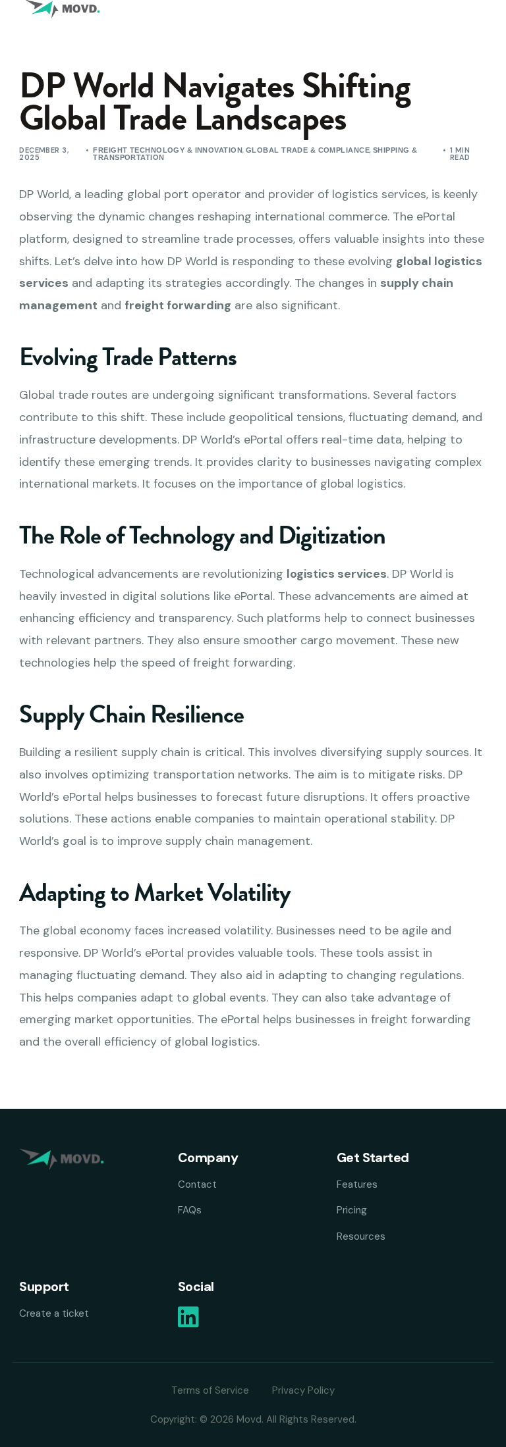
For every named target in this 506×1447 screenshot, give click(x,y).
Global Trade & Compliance (308, 150)
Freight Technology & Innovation (167, 150)
